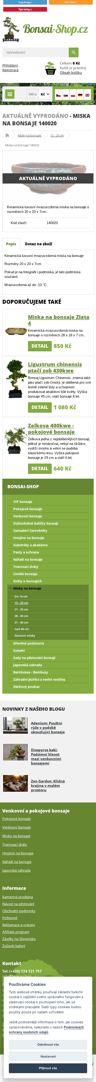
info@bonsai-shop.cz (19, 976)
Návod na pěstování (18, 903)
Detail (39, 346)
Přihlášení (10, 65)
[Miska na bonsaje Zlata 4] (16, 331)
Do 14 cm (20, 596)
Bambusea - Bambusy (30, 672)
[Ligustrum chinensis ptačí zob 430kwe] (16, 378)
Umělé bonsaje (25, 574)
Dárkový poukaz (26, 686)
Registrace (10, 70)
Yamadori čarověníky (30, 530)
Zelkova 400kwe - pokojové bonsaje (51, 428)
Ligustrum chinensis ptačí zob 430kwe (55, 367)
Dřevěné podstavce (28, 643)
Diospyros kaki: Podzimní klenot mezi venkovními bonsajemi (46, 756)
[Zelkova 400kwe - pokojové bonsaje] (16, 439)
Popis (11, 243)
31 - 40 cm (21, 622)
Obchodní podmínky (18, 910)
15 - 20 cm (57, 135)
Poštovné (9, 917)
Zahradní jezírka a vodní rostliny (39, 679)
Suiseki (19, 650)
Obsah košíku (71, 72)
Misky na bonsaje (29, 135)
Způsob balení (13, 945)
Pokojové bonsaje (27, 509)
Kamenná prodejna (17, 896)
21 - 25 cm (21, 609)
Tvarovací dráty (25, 566)
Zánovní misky (24, 635)
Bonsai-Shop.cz (8, 135)
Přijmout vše (48, 1068)
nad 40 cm (21, 629)
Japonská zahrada (27, 665)
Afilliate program (15, 931)
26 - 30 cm (21, 616)
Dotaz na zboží (38, 243)
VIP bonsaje (22, 501)
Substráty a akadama (30, 545)
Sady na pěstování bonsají (34, 657)
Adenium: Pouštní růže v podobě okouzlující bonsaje (48, 727)
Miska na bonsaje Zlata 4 (58, 320)
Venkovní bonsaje (27, 516)
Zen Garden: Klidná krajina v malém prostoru (48, 785)
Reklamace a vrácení (18, 924)
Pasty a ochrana (26, 552)
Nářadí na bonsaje (27, 559)
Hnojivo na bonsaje (28, 538)
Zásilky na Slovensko (19, 938)
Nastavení (48, 1056)
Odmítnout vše (48, 1044)
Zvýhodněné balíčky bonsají (35, 523)
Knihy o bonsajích (27, 581)
